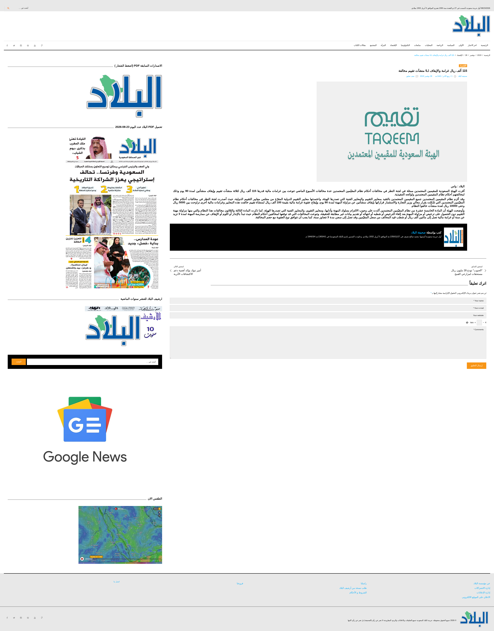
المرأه (383, 45)
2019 (479, 55)
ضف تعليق (410, 76)
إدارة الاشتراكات (482, 588)
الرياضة (440, 45)
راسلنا (364, 583)
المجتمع (373, 45)
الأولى (461, 45)
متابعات (417, 45)
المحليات (428, 45)
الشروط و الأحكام (358, 592)
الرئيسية (484, 45)
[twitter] (14, 45)
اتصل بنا (117, 582)
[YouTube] (35, 45)
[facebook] (7, 45)
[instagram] (21, 45)
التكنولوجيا (405, 45)
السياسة (450, 45)
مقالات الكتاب (360, 45)
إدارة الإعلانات (483, 592)
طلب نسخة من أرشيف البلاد (353, 588)
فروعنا (240, 583)
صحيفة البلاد (462, 76)
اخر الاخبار (472, 45)
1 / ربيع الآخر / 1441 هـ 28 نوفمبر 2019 (436, 76)
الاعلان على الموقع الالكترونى (476, 597)
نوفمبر (472, 55)
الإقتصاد (393, 45)
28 (466, 55)
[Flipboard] (42, 45)
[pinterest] (28, 45)
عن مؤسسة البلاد (482, 583)
